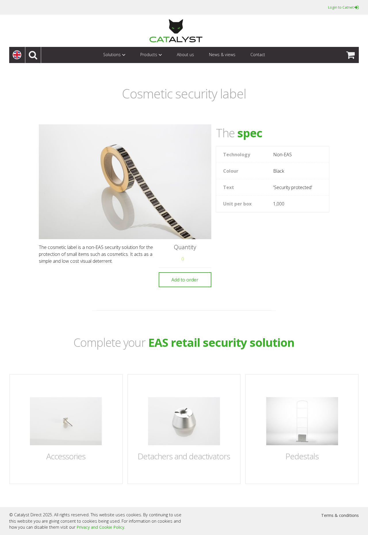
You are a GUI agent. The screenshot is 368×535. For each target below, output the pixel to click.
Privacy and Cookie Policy (100, 527)
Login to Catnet (341, 7)
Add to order (184, 280)
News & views (222, 54)
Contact (257, 54)
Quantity (185, 247)
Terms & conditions (340, 515)
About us (185, 54)
